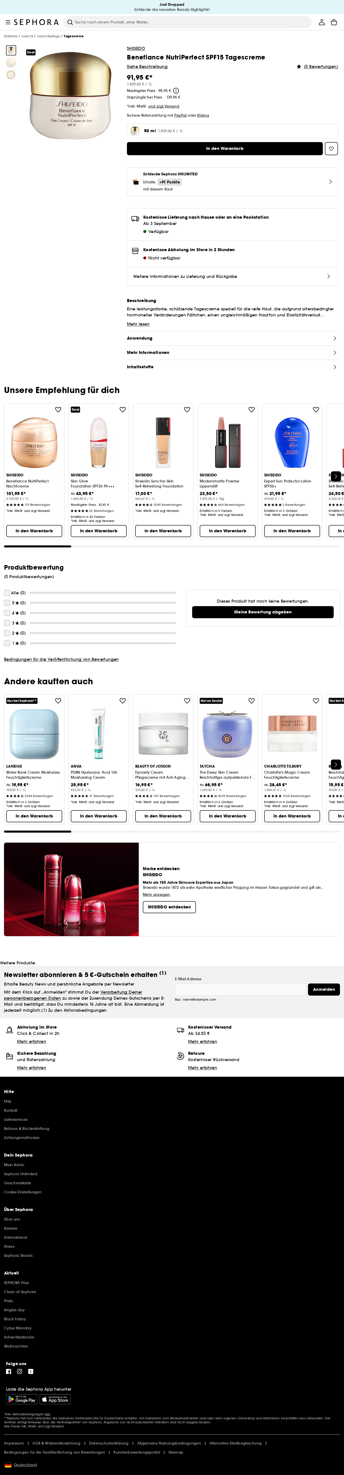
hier (48, 1414)
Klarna (203, 115)
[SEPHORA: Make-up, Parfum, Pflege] (36, 22)
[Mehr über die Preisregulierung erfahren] (176, 91)
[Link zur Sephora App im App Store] (55, 1399)
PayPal (180, 115)
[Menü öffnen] (8, 22)
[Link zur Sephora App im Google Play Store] (22, 1399)
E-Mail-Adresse (188, 979)
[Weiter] (336, 476)
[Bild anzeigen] (11, 50)
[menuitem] (322, 22)
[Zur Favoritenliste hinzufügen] (58, 410)
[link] (263, 612)
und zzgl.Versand (164, 106)
